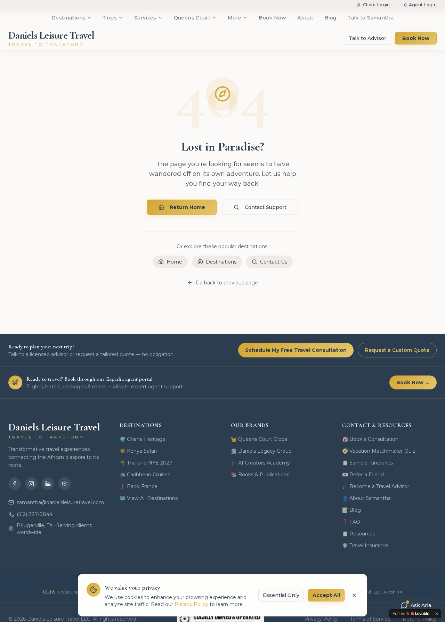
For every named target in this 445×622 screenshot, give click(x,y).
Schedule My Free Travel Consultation (296, 350)
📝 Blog (351, 510)
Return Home (187, 207)
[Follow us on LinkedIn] (48, 483)
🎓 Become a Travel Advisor (375, 486)
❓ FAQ (351, 522)
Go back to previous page (227, 283)
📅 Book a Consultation (370, 439)
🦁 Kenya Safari (138, 451)
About (305, 18)
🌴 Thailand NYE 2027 (146, 463)
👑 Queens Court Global (260, 439)
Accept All (326, 595)
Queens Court (192, 18)
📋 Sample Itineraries (367, 463)
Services (145, 18)
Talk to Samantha (370, 18)
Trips (110, 18)
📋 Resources (358, 534)
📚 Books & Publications (260, 474)
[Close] (354, 595)
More (234, 18)
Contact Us (273, 262)
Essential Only (281, 595)
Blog (330, 18)
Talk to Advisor (367, 38)
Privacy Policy (191, 604)
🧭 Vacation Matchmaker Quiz (378, 451)
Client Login (376, 4)
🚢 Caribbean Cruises (145, 474)
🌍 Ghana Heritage (142, 439)
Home (174, 262)
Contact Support (265, 207)
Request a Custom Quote (397, 350)
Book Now (272, 18)
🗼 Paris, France (138, 486)
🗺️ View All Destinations (149, 498)
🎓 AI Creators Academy (260, 463)
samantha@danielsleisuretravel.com (60, 502)
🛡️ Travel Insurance (365, 545)
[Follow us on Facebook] (14, 483)
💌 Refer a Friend (363, 474)
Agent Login (423, 4)
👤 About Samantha (366, 498)
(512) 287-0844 (34, 514)
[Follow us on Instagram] (31, 483)
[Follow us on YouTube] (64, 483)
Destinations (68, 18)
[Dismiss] (436, 613)
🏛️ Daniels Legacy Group (261, 451)
